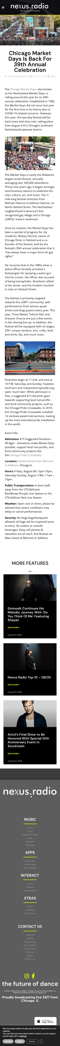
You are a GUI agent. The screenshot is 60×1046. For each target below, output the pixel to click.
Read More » (14, 627)
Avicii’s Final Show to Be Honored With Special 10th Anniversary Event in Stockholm (28, 740)
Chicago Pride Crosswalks (25, 455)
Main (53, 76)
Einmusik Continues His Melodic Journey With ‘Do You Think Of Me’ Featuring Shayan (28, 614)
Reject (19, 1041)
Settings (32, 1041)
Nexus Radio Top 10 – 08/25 (29, 677)
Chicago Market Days (23, 89)
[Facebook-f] (33, 976)
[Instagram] (27, 976)
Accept (8, 1041)
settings (23, 1036)
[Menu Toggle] (3, 7)
